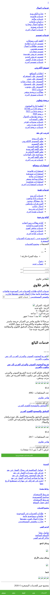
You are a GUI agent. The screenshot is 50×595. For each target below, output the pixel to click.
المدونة (46, 464)
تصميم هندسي (36, 49)
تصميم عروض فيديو (34, 57)
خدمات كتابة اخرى (34, 233)
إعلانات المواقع (36, 73)
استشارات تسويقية (34, 173)
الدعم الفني (44, 527)
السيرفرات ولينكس (34, 203)
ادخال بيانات (37, 206)
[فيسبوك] (47, 578)
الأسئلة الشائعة (42, 535)
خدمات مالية (37, 19)
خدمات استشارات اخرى (32, 184)
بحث (33, 593)
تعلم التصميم (37, 144)
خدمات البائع (43, 291)
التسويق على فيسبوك (33, 84)
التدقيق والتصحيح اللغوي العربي (34, 411)
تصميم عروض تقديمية (33, 54)
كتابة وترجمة (43, 217)
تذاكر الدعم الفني (41, 538)
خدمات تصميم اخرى (34, 62)
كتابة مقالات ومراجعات (32, 223)
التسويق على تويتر (35, 79)
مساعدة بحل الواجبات (33, 154)
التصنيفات (44, 593)
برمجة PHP (38, 114)
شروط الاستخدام (41, 494)
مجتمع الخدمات (43, 508)
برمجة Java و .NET (34, 111)
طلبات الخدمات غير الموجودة (23, 291)
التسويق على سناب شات (32, 81)
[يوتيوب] (42, 578)
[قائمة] (48, 351)
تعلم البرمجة (37, 138)
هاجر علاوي (43, 397)
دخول (40, 261)
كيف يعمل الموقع (41, 502)
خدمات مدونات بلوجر (33, 122)
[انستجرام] (39, 578)
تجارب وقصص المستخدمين (30, 521)
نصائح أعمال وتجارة (34, 24)
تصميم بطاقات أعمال (33, 46)
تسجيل (4, 593)
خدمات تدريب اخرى (34, 160)
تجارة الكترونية (36, 13)
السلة (23, 593)
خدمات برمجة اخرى (34, 127)
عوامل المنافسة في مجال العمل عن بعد (25, 470)
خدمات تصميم (42, 35)
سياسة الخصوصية (40, 497)
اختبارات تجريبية (36, 209)
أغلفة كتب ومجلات (34, 41)
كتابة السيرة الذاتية (34, 225)
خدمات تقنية (43, 190)
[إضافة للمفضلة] (33, 403)
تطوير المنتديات (36, 119)
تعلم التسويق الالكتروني (32, 141)
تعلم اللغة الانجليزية (34, 152)
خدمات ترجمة (37, 231)
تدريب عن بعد (42, 133)
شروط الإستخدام (41, 500)
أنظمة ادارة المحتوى (34, 106)
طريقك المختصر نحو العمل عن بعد (27, 475)
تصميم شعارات (36, 51)
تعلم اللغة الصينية (35, 146)
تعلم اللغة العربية (35, 157)
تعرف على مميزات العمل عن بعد (28, 473)
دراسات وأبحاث (36, 21)
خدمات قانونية (36, 16)
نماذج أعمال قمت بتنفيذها (23, 294)
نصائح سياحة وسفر (34, 179)
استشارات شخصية (34, 181)
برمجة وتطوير (42, 100)
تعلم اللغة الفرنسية (34, 149)
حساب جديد (37, 264)
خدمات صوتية (37, 27)
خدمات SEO (37, 89)
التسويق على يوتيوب (34, 87)
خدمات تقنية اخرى (34, 211)
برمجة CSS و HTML (33, 108)
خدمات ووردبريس (35, 124)
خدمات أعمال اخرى (34, 29)
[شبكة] (45, 351)
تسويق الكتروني (41, 67)
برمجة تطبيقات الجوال (33, 116)
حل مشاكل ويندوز (35, 201)
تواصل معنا (44, 532)
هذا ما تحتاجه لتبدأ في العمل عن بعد (27, 478)
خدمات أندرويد (36, 195)
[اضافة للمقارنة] (31, 403)
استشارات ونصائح (41, 165)
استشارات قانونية (35, 171)
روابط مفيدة (44, 489)
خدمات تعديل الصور (34, 59)
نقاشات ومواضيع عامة (33, 516)
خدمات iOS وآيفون (34, 198)
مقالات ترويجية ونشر (33, 92)
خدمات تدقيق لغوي (34, 228)
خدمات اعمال (42, 8)
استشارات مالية (36, 176)
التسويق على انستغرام (33, 76)
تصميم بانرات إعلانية (34, 43)
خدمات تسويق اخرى (34, 95)
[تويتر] (44, 578)
